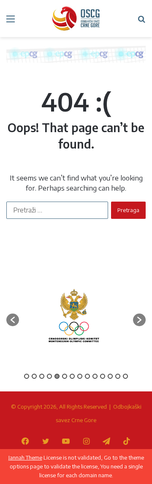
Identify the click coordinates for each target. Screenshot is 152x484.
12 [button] (110, 376)
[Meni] (10, 21)
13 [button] (117, 376)
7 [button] (72, 376)
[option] (74, 315)
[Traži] (141, 21)
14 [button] (125, 376)
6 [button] (64, 376)
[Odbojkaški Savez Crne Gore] (76, 18)
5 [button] (57, 376)
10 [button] (95, 376)
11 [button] (102, 376)
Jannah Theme (25, 457)
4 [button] (49, 376)
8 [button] (79, 376)
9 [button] (87, 376)
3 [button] (41, 376)
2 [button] (34, 376)
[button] (12, 320)
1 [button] (26, 376)
